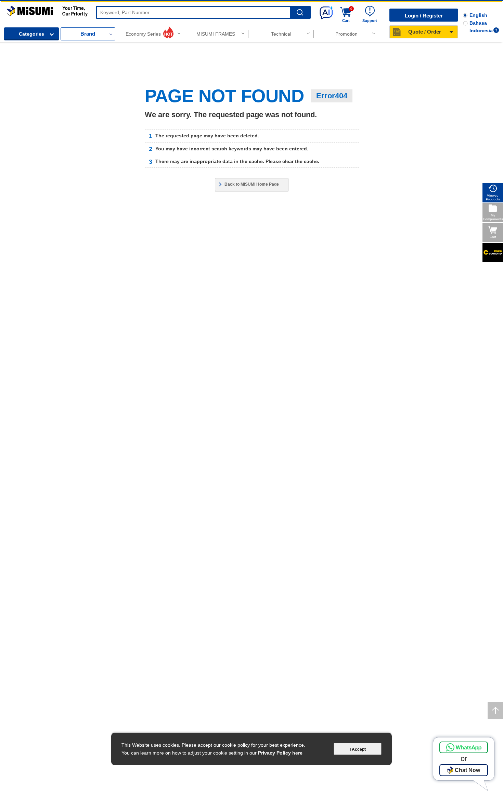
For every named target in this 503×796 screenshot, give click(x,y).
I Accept (358, 749)
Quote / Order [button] (424, 32)
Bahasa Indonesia (481, 26)
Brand (87, 34)
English (478, 15)
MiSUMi (12, 9)
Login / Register (424, 15)
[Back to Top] (495, 710)
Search (300, 12)
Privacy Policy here (280, 753)
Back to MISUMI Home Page (251, 184)
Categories (31, 34)
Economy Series (143, 34)
